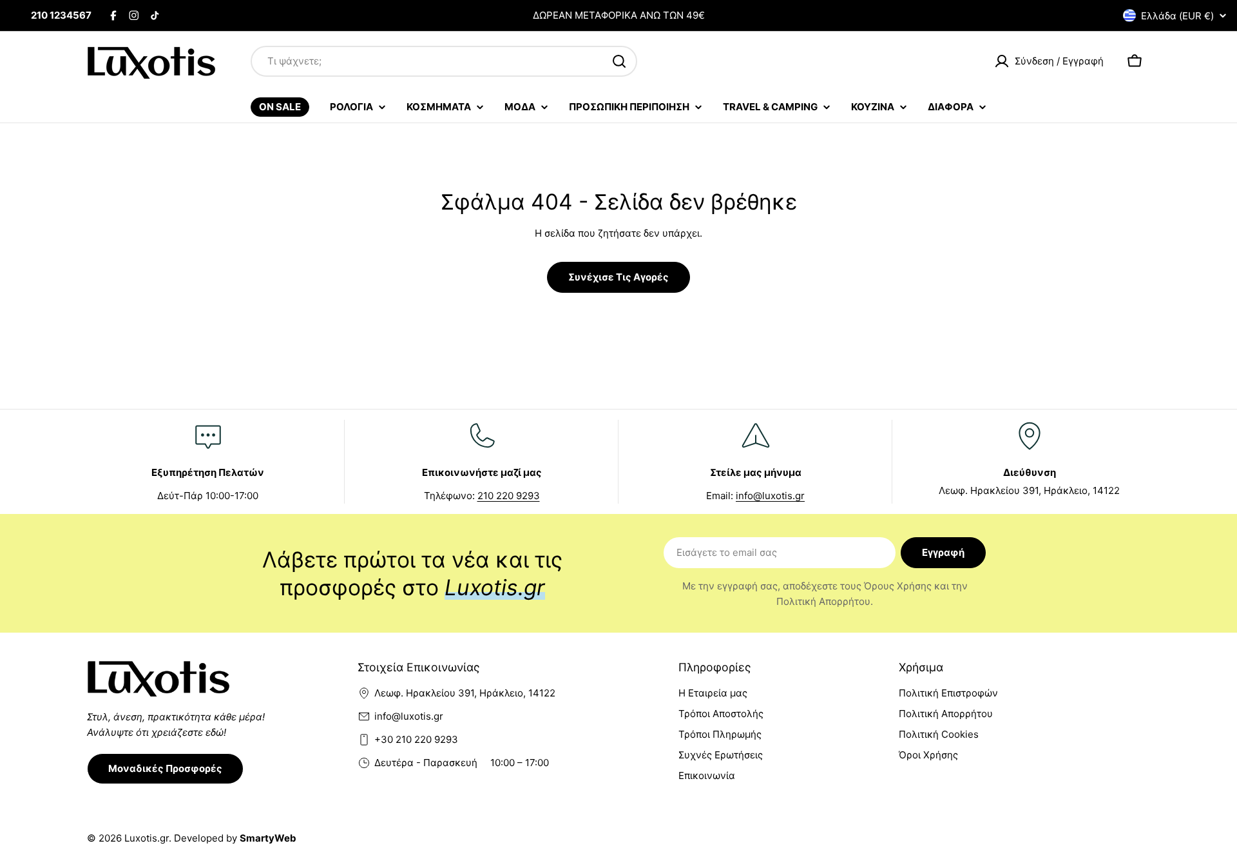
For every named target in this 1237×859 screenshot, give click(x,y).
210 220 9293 (508, 495)
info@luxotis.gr (770, 495)
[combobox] (444, 61)
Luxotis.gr (146, 838)
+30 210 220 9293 (416, 739)
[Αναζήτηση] (619, 61)
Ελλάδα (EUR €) (1177, 16)
